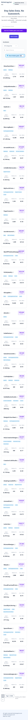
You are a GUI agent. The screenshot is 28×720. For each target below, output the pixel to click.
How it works (14, 36)
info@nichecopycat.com (9, 714)
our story (8, 716)
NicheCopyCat (6, 3)
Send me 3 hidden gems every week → (14, 30)
